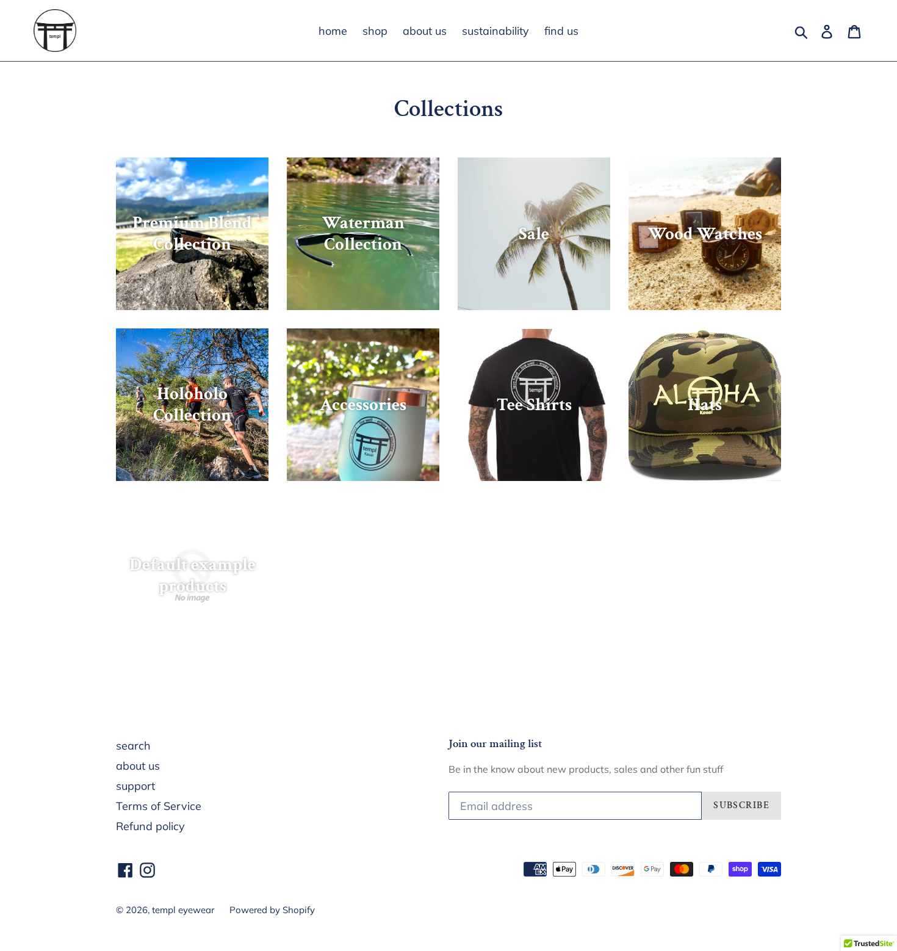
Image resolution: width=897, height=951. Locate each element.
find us (561, 31)
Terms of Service (158, 806)
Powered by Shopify (272, 910)
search (133, 746)
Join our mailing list (495, 744)
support (135, 786)
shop (374, 31)
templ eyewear (183, 910)
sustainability (495, 31)
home (333, 31)
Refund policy (150, 826)
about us (425, 31)
